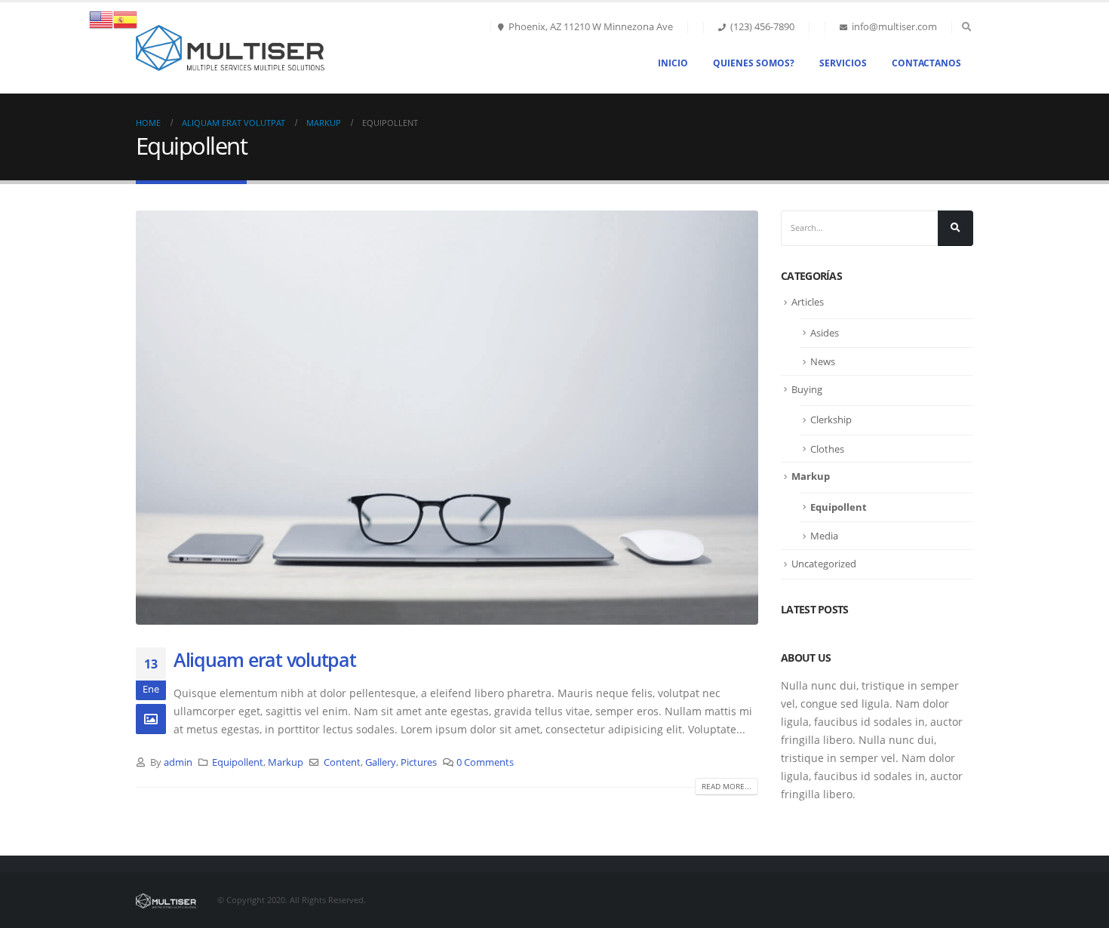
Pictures (419, 762)
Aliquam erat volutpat (265, 659)
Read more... (726, 786)
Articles (807, 302)
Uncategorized (823, 563)
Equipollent (237, 762)
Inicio (673, 63)
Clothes (827, 449)
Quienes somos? (753, 63)
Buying (806, 389)
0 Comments (485, 762)
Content (342, 762)
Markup (285, 762)
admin (178, 762)
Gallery (380, 762)
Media (824, 535)
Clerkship (831, 419)
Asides (824, 333)
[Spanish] (125, 18)
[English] (101, 18)
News (822, 361)
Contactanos (926, 63)
